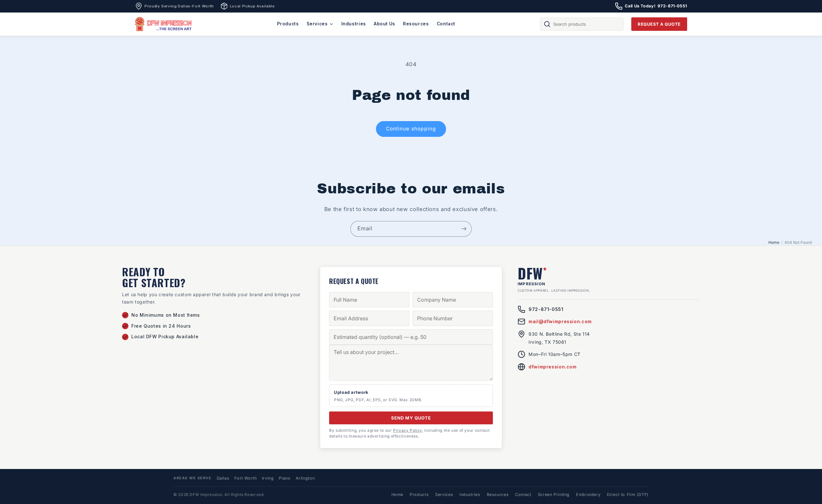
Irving (268, 478)
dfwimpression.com (553, 366)
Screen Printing (554, 494)
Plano (284, 478)
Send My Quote (411, 417)
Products (288, 23)
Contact (446, 23)
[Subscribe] (464, 229)
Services (317, 23)
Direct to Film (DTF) (628, 494)
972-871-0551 (546, 309)
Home (773, 242)
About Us (384, 23)
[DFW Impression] (163, 24)
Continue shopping (411, 129)
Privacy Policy (407, 430)
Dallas (223, 478)
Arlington (305, 478)
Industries (353, 23)
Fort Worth (245, 478)
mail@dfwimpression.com (560, 321)
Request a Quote (659, 24)
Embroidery (588, 494)
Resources (416, 23)
